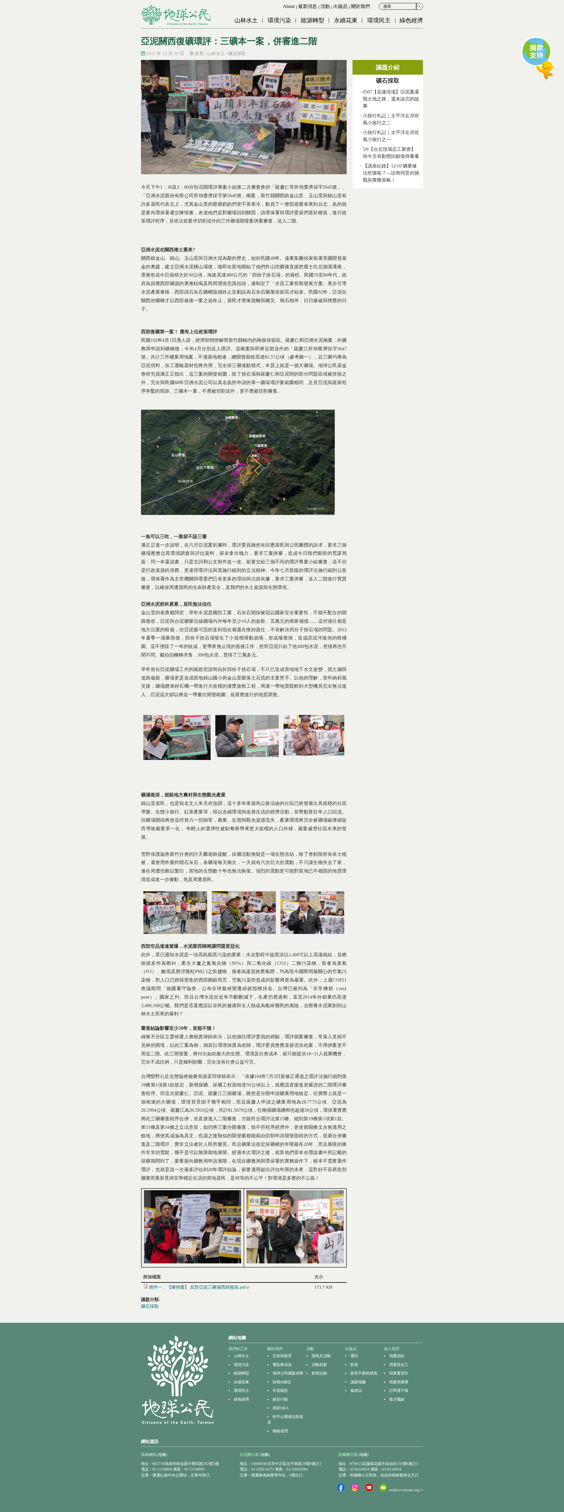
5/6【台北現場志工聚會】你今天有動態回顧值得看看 (391, 153)
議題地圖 (358, 1382)
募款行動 (280, 1399)
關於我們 (360, 6)
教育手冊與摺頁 (363, 1373)
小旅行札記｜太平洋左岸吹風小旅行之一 (391, 136)
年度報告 (280, 1390)
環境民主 (379, 20)
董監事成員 (282, 1364)
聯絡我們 (280, 1431)
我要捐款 (396, 1356)
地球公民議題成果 (288, 1373)
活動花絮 (319, 1364)
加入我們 (391, 1349)
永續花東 (345, 20)
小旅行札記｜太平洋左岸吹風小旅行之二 (391, 119)
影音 (354, 1364)
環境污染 (279, 20)
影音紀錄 (319, 1373)
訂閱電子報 (398, 1390)
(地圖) (162, 1454)
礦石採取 (237, 53)
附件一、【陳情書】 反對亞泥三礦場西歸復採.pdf (199, 1287)
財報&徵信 (282, 1382)
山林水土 (246, 20)
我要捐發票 (398, 1382)
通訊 (354, 1356)
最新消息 (307, 6)
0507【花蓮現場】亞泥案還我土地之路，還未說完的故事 (391, 98)
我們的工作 (238, 1349)
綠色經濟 (411, 20)
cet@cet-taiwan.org (406, 1490)
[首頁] (177, 15)
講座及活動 (321, 1356)
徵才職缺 (396, 1399)
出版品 (340, 6)
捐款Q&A (280, 1408)
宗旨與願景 (282, 1356)
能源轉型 (312, 20)
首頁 (199, 53)
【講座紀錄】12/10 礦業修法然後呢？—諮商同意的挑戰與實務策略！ (391, 172)
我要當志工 (398, 1364)
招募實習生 (398, 1373)
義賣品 (356, 1390)
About (289, 6)
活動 (325, 6)
